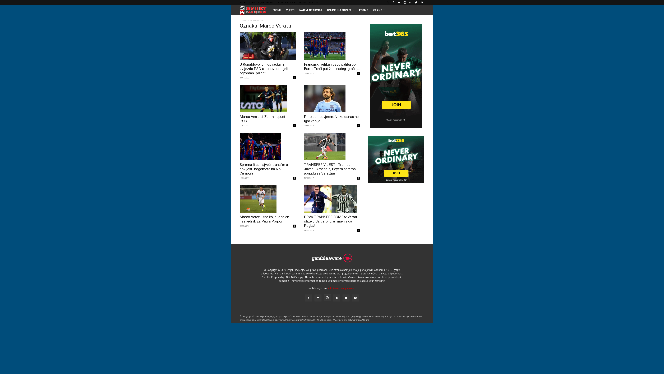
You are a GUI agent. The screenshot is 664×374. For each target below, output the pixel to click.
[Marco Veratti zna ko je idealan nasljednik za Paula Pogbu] (268, 199)
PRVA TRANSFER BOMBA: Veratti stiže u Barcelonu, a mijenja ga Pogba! (331, 221)
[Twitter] (416, 2)
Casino (312, 2)
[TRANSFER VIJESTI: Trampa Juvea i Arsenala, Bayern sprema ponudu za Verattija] (332, 146)
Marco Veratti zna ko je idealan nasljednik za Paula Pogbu (264, 219)
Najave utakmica (265, 2)
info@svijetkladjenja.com (342, 288)
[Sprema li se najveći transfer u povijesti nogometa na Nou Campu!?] (268, 146)
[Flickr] (399, 2)
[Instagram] (404, 2)
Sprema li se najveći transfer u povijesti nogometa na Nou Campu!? (264, 169)
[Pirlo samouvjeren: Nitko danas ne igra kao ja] (332, 98)
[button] (388, 2)
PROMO (302, 2)
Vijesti (252, 2)
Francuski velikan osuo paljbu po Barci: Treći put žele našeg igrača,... (332, 66)
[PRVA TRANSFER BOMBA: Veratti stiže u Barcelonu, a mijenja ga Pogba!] (332, 199)
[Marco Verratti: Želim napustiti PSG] (268, 98)
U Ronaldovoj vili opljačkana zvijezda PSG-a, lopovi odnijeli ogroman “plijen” (264, 68)
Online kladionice (285, 2)
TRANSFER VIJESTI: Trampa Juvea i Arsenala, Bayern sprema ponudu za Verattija (330, 169)
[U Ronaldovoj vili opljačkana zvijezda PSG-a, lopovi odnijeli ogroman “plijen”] (268, 46)
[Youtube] (421, 2)
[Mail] (410, 2)
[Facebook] (393, 2)
